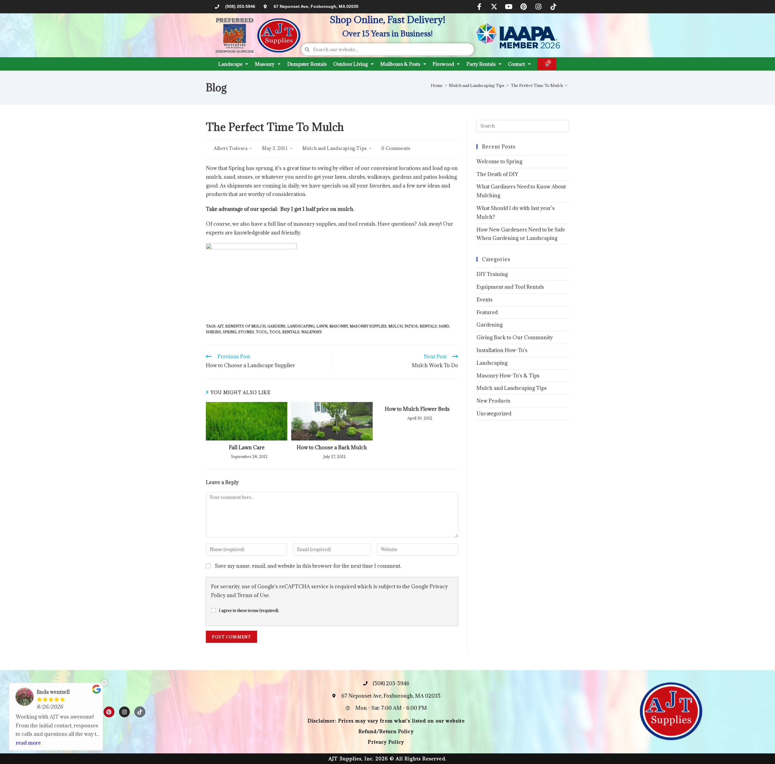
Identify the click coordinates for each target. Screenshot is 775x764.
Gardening (490, 324)
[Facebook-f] (479, 6)
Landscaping (492, 363)
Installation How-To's (502, 350)
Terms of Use (253, 595)
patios (411, 326)
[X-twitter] (494, 6)
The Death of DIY (497, 174)
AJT (220, 326)
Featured (487, 312)
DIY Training (492, 274)
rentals (428, 326)
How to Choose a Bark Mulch (332, 447)
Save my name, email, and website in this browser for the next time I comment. (308, 566)
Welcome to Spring (499, 161)
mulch (395, 326)
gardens (276, 326)
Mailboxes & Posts (400, 64)
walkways (311, 332)
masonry (338, 326)
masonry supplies (368, 326)
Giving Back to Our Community (515, 337)
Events (485, 299)
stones (246, 332)
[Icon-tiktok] (553, 6)
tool (262, 332)
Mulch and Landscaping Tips (334, 148)
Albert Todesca (230, 148)
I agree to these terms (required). (249, 610)
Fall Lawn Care (247, 447)
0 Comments (395, 148)
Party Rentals (481, 64)
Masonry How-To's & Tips (508, 375)
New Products (493, 400)
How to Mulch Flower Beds (417, 409)
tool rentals (284, 332)
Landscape (230, 64)
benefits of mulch (245, 326)
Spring (229, 332)
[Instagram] (538, 6)
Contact (516, 64)
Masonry (265, 64)
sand (444, 326)
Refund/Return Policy (386, 731)
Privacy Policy (386, 742)
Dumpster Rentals (306, 64)
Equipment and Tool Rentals (510, 287)
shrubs (213, 332)
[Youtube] (509, 6)
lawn (322, 326)
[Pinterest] (523, 6)
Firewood (443, 64)
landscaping (301, 326)
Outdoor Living (350, 64)
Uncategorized (494, 413)
